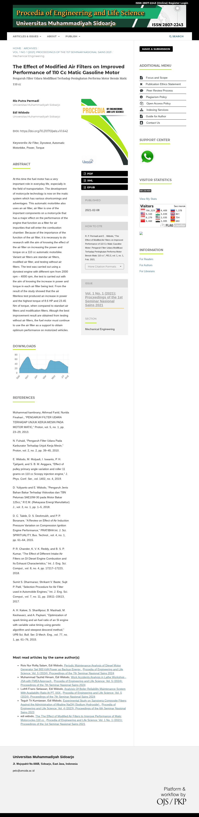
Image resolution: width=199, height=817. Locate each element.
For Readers (146, 259)
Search (178, 36)
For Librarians (147, 271)
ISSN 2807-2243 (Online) (152, 2)
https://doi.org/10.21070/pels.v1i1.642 (44, 131)
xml (89, 180)
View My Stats (148, 198)
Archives (30, 48)
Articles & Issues (26, 36)
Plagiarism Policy (156, 97)
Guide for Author (156, 116)
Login (184, 2)
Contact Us (153, 122)
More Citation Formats (102, 266)
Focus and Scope (157, 77)
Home (17, 48)
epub (90, 187)
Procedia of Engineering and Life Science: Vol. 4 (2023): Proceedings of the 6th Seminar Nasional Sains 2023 (73, 708)
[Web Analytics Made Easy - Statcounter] (145, 191)
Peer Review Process (160, 90)
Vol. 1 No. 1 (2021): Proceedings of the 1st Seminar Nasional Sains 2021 (62, 52)
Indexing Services (157, 109)
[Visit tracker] (141, 233)
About (52, 36)
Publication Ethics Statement (163, 84)
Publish (71, 36)
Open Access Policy (159, 103)
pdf (89, 173)
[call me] (147, 163)
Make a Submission (156, 49)
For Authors (146, 265)
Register (174, 2)
